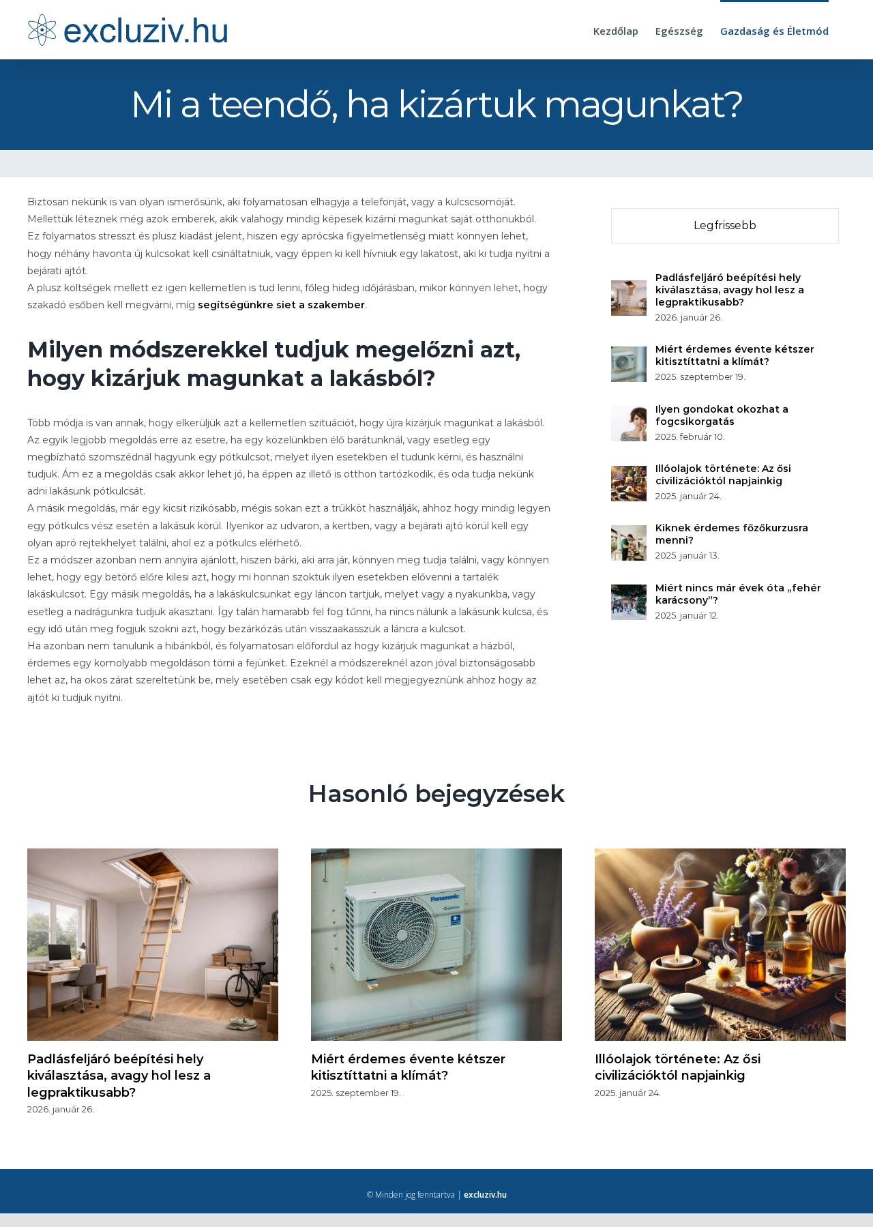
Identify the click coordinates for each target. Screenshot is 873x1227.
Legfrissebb (725, 225)
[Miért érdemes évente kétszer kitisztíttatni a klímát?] (629, 355)
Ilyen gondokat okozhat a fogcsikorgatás (721, 415)
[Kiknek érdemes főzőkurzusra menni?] (629, 533)
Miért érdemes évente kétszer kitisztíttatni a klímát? (734, 355)
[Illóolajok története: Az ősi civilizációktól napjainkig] (629, 474)
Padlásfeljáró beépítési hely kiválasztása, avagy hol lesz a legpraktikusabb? (729, 289)
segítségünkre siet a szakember (281, 305)
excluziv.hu (485, 1194)
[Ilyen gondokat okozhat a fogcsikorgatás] (629, 414)
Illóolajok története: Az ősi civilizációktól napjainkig (723, 474)
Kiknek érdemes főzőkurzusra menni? (731, 534)
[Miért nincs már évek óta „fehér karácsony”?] (629, 593)
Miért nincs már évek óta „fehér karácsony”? (738, 594)
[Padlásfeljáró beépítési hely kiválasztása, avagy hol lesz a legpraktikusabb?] (629, 288)
